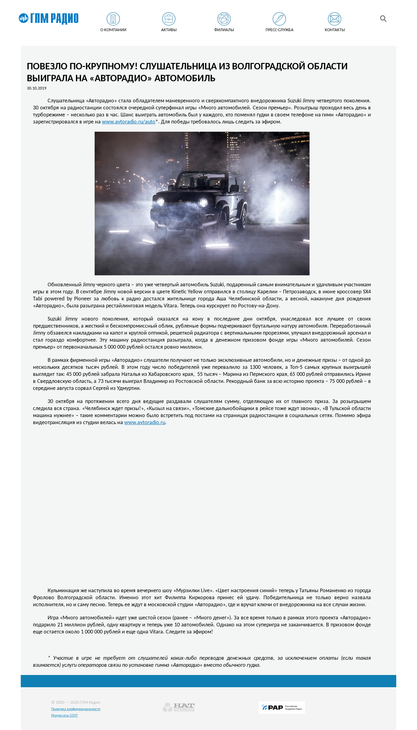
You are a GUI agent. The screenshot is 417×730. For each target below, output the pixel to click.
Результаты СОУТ (64, 715)
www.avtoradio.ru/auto (128, 122)
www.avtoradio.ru (144, 423)
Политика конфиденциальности (75, 709)
